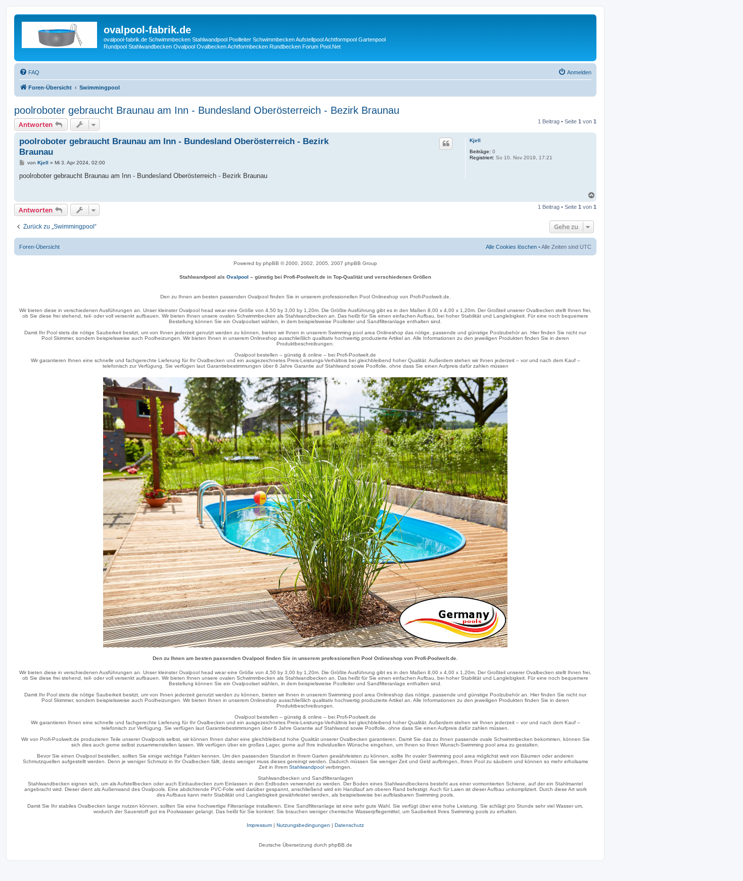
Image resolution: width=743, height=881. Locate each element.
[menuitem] (29, 72)
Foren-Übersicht (39, 247)
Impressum (259, 825)
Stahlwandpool (306, 767)
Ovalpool (237, 277)
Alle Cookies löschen (511, 247)
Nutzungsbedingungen (303, 825)
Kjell (475, 140)
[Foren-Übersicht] (60, 33)
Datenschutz (349, 825)
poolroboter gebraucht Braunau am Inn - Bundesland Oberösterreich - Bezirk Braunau (206, 110)
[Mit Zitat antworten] (445, 144)
